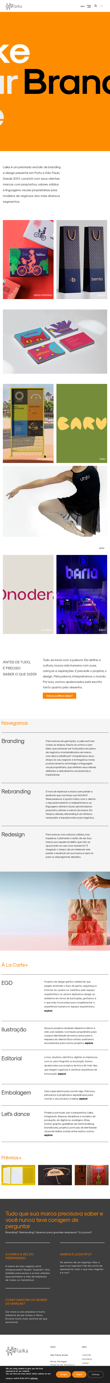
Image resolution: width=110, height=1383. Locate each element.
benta (102, 295)
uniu (101, 547)
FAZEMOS (87, 1359)
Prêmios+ (11, 1157)
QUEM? (85, 1363)
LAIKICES (86, 1355)
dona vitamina (43, 295)
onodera (46, 629)
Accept (63, 1374)
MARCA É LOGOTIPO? (76, 1254)
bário (102, 629)
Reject (79, 1374)
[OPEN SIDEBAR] (101, 6)
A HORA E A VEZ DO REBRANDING (19, 1256)
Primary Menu (89, 6)
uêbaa (101, 376)
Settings (95, 1374)
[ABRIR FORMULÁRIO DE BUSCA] (95, 5)
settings (34, 1378)
